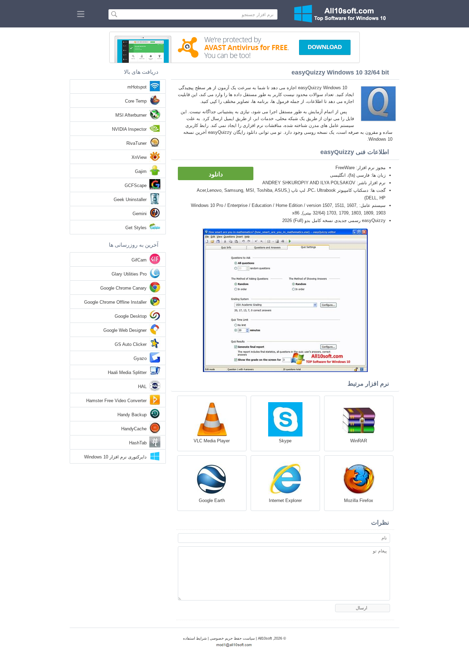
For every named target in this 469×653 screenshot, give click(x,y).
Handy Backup (132, 414)
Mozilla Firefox (358, 500)
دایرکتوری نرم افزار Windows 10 (115, 456)
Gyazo (140, 358)
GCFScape (136, 185)
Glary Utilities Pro (129, 274)
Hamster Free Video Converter (116, 400)
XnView (139, 157)
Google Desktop (131, 316)
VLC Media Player (212, 440)
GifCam (139, 260)
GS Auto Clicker (131, 344)
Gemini (140, 213)
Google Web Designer (125, 330)
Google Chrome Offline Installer (115, 302)
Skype (285, 440)
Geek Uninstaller (130, 199)
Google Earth (212, 500)
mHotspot (137, 87)
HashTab (138, 442)
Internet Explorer (285, 500)
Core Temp (136, 101)
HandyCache (134, 428)
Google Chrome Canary (123, 288)
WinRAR (358, 440)
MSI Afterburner (131, 115)
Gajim (141, 171)
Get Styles (136, 227)
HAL (142, 386)
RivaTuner (136, 143)
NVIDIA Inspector (129, 129)
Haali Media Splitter (127, 372)
